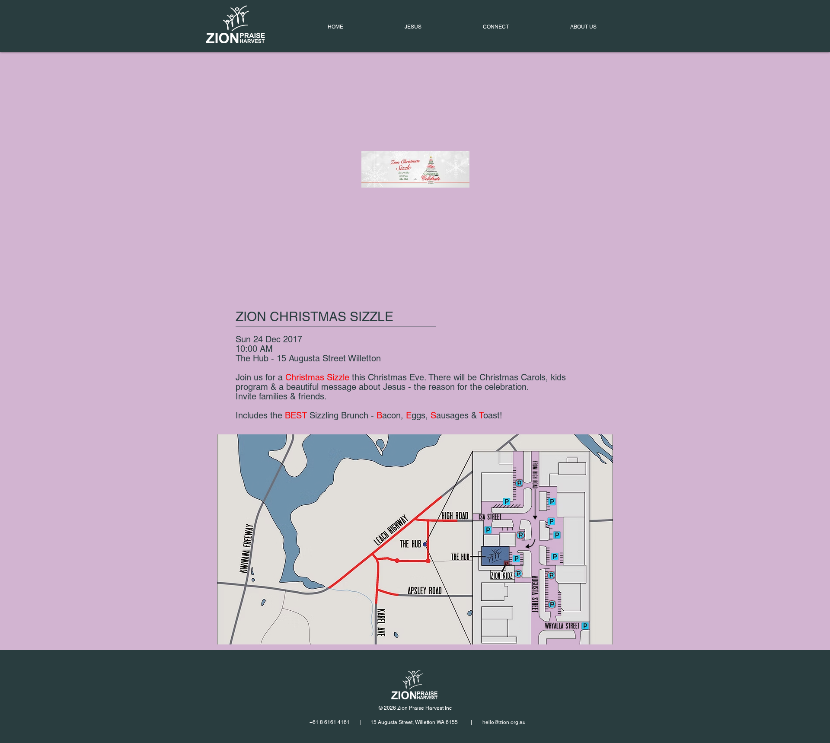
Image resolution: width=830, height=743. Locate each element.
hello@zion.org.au (504, 722)
